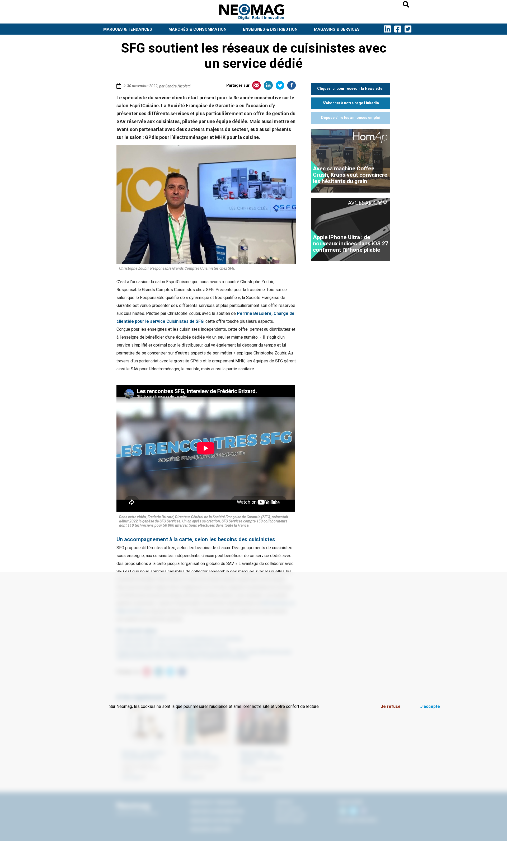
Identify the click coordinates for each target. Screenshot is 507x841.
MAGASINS (337, 29)
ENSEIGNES (270, 29)
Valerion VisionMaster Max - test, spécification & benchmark (348, 243)
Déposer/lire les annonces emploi (350, 117)
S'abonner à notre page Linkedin (351, 103)
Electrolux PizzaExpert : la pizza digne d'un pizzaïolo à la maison (347, 174)
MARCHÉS (197, 29)
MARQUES (127, 29)
